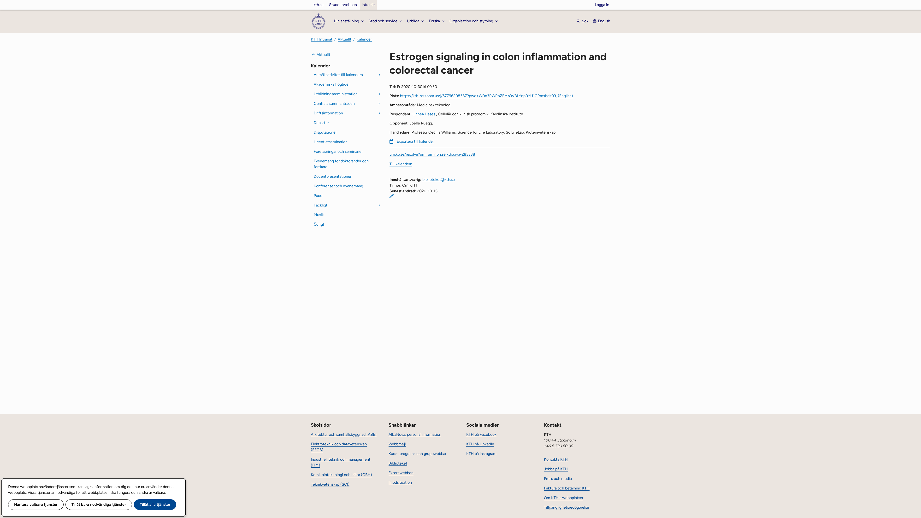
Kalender (364, 39)
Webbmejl (397, 444)
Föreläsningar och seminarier (338, 151)
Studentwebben (343, 4)
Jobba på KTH (556, 469)
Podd (318, 195)
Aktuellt (344, 39)
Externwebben (401, 473)
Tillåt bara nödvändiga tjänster (98, 504)
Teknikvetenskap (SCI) (330, 484)
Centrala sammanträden (334, 103)
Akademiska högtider (332, 84)
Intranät (368, 4)
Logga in (602, 4)
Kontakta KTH (556, 459)
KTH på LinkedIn (480, 444)
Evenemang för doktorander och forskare (341, 164)
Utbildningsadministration (336, 94)
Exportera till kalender (415, 141)
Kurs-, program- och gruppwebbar (417, 453)
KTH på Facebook (481, 434)
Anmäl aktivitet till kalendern (338, 74)
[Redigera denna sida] (392, 196)
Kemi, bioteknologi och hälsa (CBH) (341, 474)
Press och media (558, 478)
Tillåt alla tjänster (155, 504)
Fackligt (320, 205)
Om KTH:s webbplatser (563, 497)
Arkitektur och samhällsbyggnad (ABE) (344, 434)
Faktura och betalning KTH (567, 488)
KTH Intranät (321, 39)
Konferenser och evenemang (338, 186)
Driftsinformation (328, 113)
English (604, 21)
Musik (319, 214)
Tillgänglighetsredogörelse (566, 507)
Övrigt (319, 224)
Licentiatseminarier (330, 142)
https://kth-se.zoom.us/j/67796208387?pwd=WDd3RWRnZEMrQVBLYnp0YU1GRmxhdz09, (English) (486, 96)
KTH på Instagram (481, 453)
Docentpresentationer (332, 176)
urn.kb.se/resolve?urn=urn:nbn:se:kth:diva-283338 (432, 154)
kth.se (318, 4)
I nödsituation (400, 482)
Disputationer (325, 132)
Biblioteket (398, 463)
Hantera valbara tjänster (36, 504)
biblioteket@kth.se (438, 179)
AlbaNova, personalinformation (415, 434)
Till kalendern (401, 164)
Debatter (321, 122)
